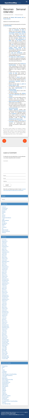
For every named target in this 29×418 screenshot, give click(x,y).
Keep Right (4, 372)
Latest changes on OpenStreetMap (9, 374)
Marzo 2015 (4, 265)
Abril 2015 (4, 264)
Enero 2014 (4, 277)
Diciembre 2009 (5, 339)
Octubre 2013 (5, 281)
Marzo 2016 (4, 257)
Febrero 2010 (5, 337)
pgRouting (8, 133)
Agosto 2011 (4, 315)
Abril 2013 (4, 289)
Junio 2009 (4, 347)
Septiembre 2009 (5, 343)
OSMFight (4, 390)
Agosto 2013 (4, 284)
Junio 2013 (4, 287)
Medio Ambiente (5, 220)
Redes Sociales (5, 229)
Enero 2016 (4, 260)
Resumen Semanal (19, 14)
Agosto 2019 (4, 241)
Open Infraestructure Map (7, 379)
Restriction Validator (6, 395)
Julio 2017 (4, 248)
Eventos (3, 212)
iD (2, 368)
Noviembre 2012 (5, 296)
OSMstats (4, 393)
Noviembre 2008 (5, 357)
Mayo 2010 (4, 333)
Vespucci (4, 402)
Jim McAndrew (20, 129)
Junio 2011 (4, 318)
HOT (14, 129)
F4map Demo (5, 366)
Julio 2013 (4, 285)
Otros (3, 225)
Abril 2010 (4, 334)
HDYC (3, 367)
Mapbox (23, 131)
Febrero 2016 (5, 258)
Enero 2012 (4, 310)
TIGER (17, 133)
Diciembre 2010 (5, 324)
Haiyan (12, 129)
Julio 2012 (4, 302)
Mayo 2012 (4, 304)
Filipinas (23, 128)
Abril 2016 (4, 256)
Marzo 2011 (4, 320)
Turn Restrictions (5, 399)
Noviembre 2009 (5, 341)
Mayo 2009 (4, 349)
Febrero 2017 (5, 250)
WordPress (6, 414)
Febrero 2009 (5, 353)
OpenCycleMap (5, 380)
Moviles (3, 221)
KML (8, 131)
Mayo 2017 (4, 249)
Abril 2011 (4, 319)
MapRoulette (4, 378)
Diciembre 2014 (5, 266)
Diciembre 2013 (5, 279)
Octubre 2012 (5, 297)
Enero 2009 (4, 354)
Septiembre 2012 (5, 299)
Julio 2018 (4, 242)
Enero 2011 (4, 323)
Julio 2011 (4, 316)
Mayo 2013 (4, 288)
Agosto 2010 (4, 329)
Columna (4, 206)
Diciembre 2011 (5, 311)
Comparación (5, 208)
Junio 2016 (4, 253)
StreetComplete (5, 397)
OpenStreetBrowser (6, 382)
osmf (4, 133)
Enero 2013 (4, 293)
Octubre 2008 (5, 358)
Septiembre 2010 (5, 327)
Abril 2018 (4, 243)
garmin (4, 129)
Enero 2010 (4, 338)
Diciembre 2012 (5, 295)
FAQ (3, 213)
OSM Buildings (5, 384)
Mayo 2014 (4, 272)
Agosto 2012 (4, 300)
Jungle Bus (4, 371)
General (3, 215)
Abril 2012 (4, 306)
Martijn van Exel (15, 132)
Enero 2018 (4, 245)
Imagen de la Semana (6, 217)
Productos (4, 227)
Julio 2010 (4, 330)
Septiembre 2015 (5, 261)
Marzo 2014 (4, 275)
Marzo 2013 (4, 291)
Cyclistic (6, 128)
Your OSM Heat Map (6, 403)
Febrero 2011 (5, 322)
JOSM (3, 370)
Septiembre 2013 (5, 283)
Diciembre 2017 (5, 246)
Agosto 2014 (4, 269)
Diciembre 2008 (5, 356)
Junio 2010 (4, 331)
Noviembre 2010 (5, 326)
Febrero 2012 (5, 308)
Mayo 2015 (4, 262)
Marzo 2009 (4, 351)
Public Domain (13, 133)
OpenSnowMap (22, 132)
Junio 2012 (4, 303)
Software (4, 232)
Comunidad (4, 209)
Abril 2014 (4, 273)
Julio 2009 (4, 346)
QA (2, 228)
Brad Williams (21, 414)
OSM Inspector (5, 386)
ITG (16, 129)
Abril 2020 (4, 239)
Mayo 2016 (4, 254)
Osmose (3, 391)
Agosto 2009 (4, 345)
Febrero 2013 (5, 292)
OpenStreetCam (5, 383)
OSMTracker (4, 394)
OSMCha (4, 389)
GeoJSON (8, 129)
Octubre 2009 (5, 342)
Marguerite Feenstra (7, 132)
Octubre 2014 (5, 268)
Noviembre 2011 (5, 312)
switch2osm (4, 398)
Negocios (4, 224)
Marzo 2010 (4, 335)
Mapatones (20, 131)
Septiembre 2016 (5, 252)
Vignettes (20, 133)
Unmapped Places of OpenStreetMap (9, 401)
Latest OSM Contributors (7, 375)
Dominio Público (11, 128)
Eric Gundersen (19, 128)
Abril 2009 (4, 350)
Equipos (3, 211)
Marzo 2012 (4, 307)
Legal (3, 219)
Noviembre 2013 (5, 280)
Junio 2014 (4, 270)
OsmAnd (4, 387)
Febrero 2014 (5, 276)
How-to (3, 216)
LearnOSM (4, 376)
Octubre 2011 (5, 314)
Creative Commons (19, 412)
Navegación (4, 223)
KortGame (12, 131)
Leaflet (15, 131)
